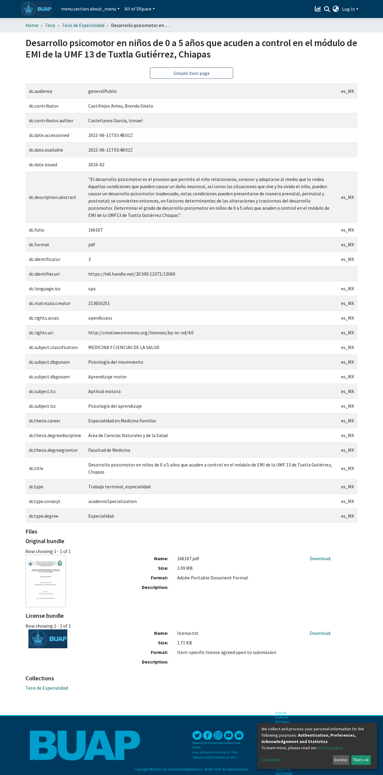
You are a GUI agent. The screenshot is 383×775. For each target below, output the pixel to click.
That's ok (361, 759)
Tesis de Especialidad (83, 25)
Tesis (50, 25)
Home (32, 25)
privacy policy (329, 747)
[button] (336, 9)
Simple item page (192, 73)
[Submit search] (327, 9)
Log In (348, 9)
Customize (271, 759)
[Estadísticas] (318, 9)
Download (320, 558)
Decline (340, 759)
